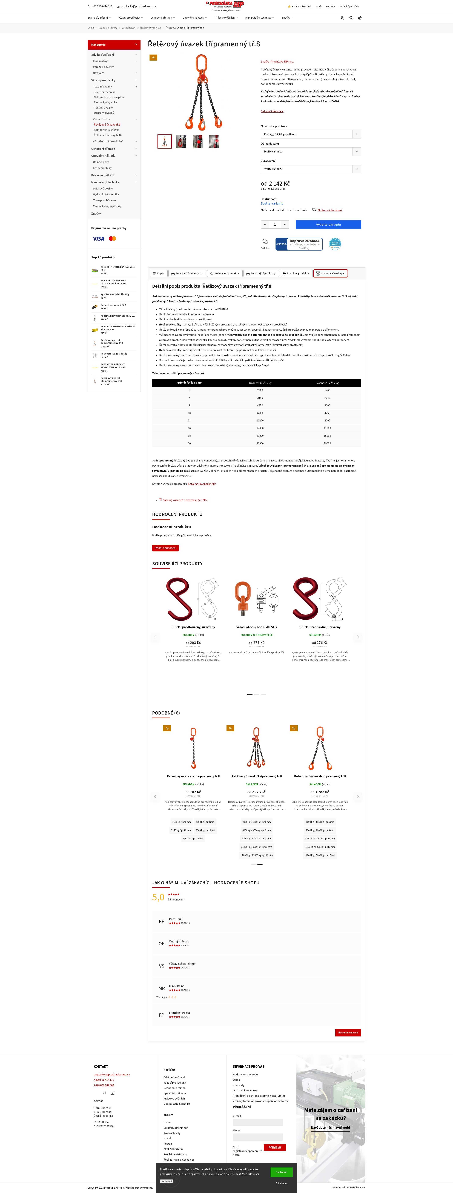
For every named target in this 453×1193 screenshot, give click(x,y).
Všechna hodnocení (348, 1033)
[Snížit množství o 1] (265, 224)
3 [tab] (263, 694)
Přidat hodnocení (165, 547)
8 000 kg (326, 830)
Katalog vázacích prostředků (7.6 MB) (185, 500)
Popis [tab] (160, 273)
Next (358, 637)
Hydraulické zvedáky (106, 194)
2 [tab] (256, 694)
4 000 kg (277, 822)
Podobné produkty (298, 273)
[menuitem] (101, 18)
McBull (167, 1138)
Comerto (361, 1187)
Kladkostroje (101, 61)
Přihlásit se (275, 1148)
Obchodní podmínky (349, 6)
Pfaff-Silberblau (173, 1149)
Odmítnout (282, 1183)
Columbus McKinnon (176, 1128)
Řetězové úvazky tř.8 (107, 125)
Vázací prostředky (103, 80)
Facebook (104, 1093)
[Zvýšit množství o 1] (285, 224)
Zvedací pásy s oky (105, 102)
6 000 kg (312, 830)
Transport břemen (104, 200)
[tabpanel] (193, 622)
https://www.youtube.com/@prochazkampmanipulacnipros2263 (112, 1093)
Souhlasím (281, 1172)
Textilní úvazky (102, 87)
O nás (319, 6)
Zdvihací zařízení (102, 55)
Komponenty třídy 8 (106, 130)
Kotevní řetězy (102, 168)
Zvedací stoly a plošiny (107, 206)
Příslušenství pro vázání (108, 141)
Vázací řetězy (101, 119)
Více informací (250, 1174)
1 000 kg (236, 822)
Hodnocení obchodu (302, 6)
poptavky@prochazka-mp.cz (112, 1074)
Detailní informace (272, 111)
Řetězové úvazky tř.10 (108, 135)
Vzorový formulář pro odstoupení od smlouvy (260, 1101)
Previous (155, 637)
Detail (193, 600)
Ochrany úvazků (104, 113)
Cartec (168, 1122)
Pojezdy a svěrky (103, 67)
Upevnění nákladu (103, 156)
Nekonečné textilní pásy (109, 97)
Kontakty (330, 6)
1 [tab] (250, 694)
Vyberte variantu (328, 224)
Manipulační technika (105, 182)
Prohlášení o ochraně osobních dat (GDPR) (259, 1096)
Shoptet (349, 1187)
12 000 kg (320, 838)
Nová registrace (239, 1149)
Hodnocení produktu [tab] (226, 273)
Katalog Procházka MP (202, 484)
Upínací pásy (101, 162)
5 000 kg (256, 831)
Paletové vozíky (103, 189)
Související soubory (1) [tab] (189, 273)
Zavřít (356, 252)
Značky (96, 213)
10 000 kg (340, 830)
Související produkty (263, 273)
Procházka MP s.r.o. (175, 1154)
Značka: (277, 62)
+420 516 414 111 (104, 1080)
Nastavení (167, 1181)
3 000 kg (263, 822)
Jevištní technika (105, 92)
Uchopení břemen (103, 149)
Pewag (168, 1144)
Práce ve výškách (102, 175)
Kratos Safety (172, 1133)
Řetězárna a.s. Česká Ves (179, 1160)
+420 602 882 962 (104, 1085)
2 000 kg (249, 822)
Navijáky (98, 73)
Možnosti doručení (330, 210)
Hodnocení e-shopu (332, 273)
